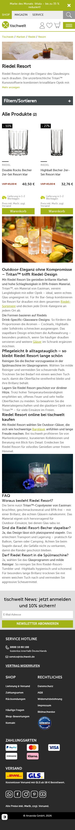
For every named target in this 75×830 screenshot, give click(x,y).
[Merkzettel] (49, 26)
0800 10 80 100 (19, 647)
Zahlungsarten (14, 692)
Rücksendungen (15, 699)
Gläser (37, 342)
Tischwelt (8, 36)
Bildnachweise (46, 712)
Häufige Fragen (15, 710)
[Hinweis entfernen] (69, 5)
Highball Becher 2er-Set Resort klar (55, 172)
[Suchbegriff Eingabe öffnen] (69, 15)
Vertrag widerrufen (23, 665)
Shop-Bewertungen (17, 716)
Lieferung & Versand (18, 686)
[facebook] (17, 796)
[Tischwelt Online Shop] (14, 24)
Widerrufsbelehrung (50, 699)
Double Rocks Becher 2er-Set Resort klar (17, 172)
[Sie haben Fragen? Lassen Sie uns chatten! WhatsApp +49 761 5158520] (9, 796)
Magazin (21, 14)
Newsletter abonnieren (38, 624)
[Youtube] (42, 796)
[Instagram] (25, 796)
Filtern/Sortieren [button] (20, 100)
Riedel (31, 36)
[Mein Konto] (42, 26)
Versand (43, 806)
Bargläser (38, 429)
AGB (40, 692)
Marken (20, 36)
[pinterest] (34, 796)
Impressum (44, 705)
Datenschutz (45, 686)
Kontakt (10, 723)
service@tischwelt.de (22, 657)
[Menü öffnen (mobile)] (69, 25)
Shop (6, 14)
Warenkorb (18, 211)
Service (38, 14)
